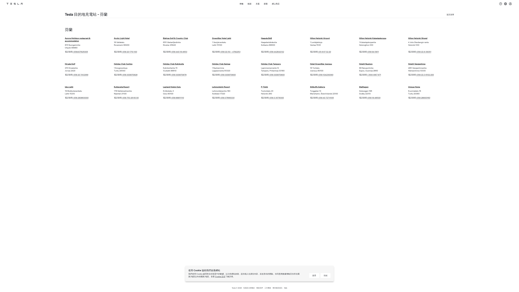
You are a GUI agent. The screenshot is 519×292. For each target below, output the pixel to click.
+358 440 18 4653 (179, 52)
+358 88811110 (177, 98)
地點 (285, 288)
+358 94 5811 (373, 52)
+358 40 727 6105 (326, 98)
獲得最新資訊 (277, 288)
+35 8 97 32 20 (324, 52)
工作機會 (268, 288)
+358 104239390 (325, 75)
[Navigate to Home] (14, 3)
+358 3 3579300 (276, 98)
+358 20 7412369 (80, 75)
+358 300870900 (228, 75)
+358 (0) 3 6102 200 (425, 75)
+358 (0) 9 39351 (423, 52)
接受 (314, 275)
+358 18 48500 (373, 98)
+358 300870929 (129, 75)
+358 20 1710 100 (129, 52)
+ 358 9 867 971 (374, 75)
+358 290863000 (80, 98)
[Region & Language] (505, 4)
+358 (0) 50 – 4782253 (230, 52)
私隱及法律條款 (249, 288)
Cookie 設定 (220, 277)
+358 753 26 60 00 (130, 98)
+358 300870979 (179, 75)
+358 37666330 (227, 98)
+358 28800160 (423, 98)
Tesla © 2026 (237, 288)
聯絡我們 (259, 288)
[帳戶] (510, 4)
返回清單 (450, 15)
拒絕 (325, 275)
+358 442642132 (276, 52)
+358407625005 (80, 52)
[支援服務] (500, 4)
